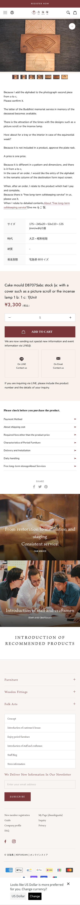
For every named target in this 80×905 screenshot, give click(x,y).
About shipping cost (14, 427)
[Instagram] (14, 841)
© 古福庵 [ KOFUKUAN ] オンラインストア (26, 854)
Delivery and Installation (17, 450)
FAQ (6, 830)
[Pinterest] (46, 486)
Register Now (40, 3)
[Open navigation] (5, 12)
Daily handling (12, 458)
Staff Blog (12, 754)
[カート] (75, 12)
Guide (7, 820)
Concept (11, 718)
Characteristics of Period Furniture (22, 442)
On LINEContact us (21, 366)
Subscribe (17, 796)
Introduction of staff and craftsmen (24, 745)
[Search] (68, 12)
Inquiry (42, 820)
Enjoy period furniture (18, 736)
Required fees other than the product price (27, 435)
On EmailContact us (58, 366)
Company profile (12, 825)
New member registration (17, 815)
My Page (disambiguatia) (51, 815)
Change (35, 896)
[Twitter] (40, 486)
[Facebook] (34, 486)
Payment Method (13, 419)
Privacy (42, 825)
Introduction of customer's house (24, 727)
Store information (16, 763)
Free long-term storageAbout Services (25, 466)
